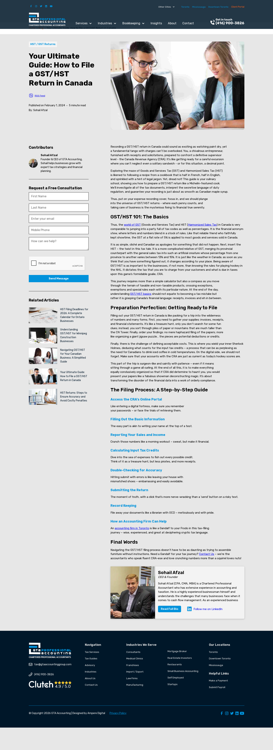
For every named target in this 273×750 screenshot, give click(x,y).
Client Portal (237, 7)
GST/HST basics (140, 294)
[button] (166, 6)
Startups (173, 684)
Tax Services (92, 652)
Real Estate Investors (180, 658)
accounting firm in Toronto (132, 528)
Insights (156, 23)
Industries (90, 671)
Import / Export (134, 671)
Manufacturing (134, 684)
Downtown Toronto (218, 7)
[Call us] (227, 22)
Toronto (185, 7)
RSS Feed (40, 95)
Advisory (90, 665)
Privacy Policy (118, 713)
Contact (188, 23)
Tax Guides (91, 658)
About (172, 23)
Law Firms (132, 678)
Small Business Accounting (183, 671)
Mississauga (199, 7)
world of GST (132, 224)
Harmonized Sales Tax (202, 224)
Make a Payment (218, 680)
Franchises (132, 665)
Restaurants (175, 664)
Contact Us (206, 554)
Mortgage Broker (177, 651)
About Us (90, 678)
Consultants (133, 652)
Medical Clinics (134, 658)
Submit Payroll (217, 687)
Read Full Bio (169, 609)
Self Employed (176, 677)
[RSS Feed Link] (31, 95)
